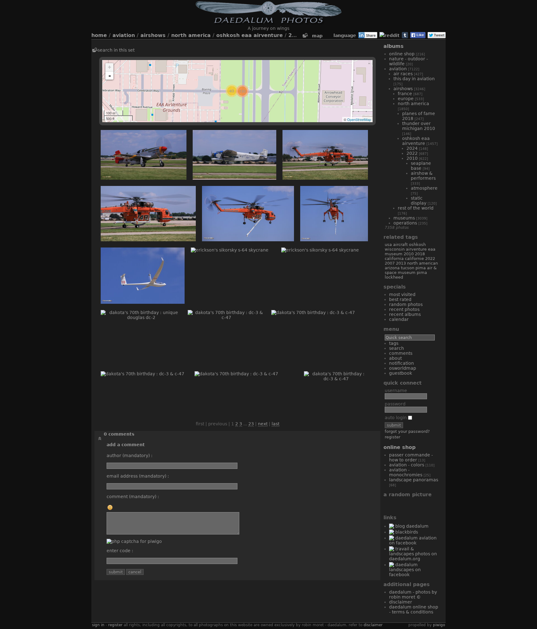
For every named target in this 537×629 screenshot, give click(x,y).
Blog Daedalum (412, 526)
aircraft (400, 244)
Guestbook (400, 373)
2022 (412, 153)
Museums (404, 217)
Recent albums (405, 314)
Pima (422, 272)
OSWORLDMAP (402, 368)
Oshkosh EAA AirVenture (249, 35)
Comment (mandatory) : (133, 496)
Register (392, 437)
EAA (431, 249)
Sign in (98, 625)
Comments (400, 353)
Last (275, 423)
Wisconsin (395, 249)
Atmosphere (424, 188)
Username (396, 390)
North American (422, 263)
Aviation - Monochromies (405, 472)
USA (388, 244)
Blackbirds (406, 532)
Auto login (396, 417)
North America (191, 35)
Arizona (392, 268)
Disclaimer (400, 601)
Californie (414, 258)
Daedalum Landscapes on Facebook (405, 569)
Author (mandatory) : (130, 455)
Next (263, 423)
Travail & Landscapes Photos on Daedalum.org (413, 553)
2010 (295, 35)
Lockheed (394, 277)
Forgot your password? (407, 431)
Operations (405, 222)
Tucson (407, 268)
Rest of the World (416, 208)
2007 (390, 263)
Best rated (400, 299)
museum (393, 254)
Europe (406, 98)
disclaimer (373, 625)
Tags (393, 343)
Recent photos (404, 309)
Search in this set (116, 50)
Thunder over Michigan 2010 (418, 126)
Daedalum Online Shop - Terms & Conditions (413, 609)
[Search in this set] (305, 35)
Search (396, 348)
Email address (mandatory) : (138, 476)
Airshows (153, 35)
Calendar (399, 319)
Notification (401, 363)
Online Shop (402, 53)
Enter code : (120, 550)
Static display (418, 201)
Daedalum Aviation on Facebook (413, 540)
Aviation (123, 35)
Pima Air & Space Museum (411, 270)
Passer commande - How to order (411, 457)
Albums (393, 46)
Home (99, 35)
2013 (401, 263)
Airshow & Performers (423, 176)
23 (251, 423)
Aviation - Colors (406, 464)
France (405, 93)
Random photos (406, 304)
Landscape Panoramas (413, 479)
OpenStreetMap (359, 119)
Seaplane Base (421, 166)
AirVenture (416, 249)
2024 (412, 148)
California (394, 258)
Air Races (403, 73)
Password (395, 403)
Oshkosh (417, 244)
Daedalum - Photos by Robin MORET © (413, 594)
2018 (420, 254)
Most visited (402, 294)
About (395, 358)
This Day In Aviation (414, 78)
